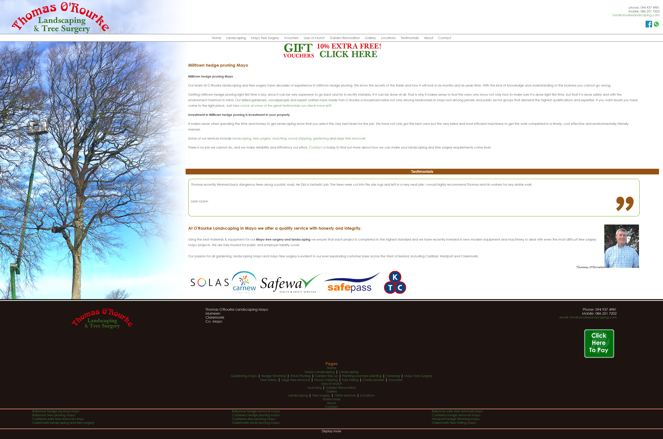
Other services (345, 395)
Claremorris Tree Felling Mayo (454, 422)
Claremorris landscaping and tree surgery (63, 422)
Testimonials (410, 38)
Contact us (317, 147)
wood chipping (299, 138)
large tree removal (350, 138)
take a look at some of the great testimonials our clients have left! (282, 105)
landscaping (241, 138)
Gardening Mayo (244, 376)
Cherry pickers (373, 380)
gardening (321, 138)
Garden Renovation (345, 38)
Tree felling (350, 380)
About (428, 38)
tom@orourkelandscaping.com (636, 15)
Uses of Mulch (314, 38)
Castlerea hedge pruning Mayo (256, 415)
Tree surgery (321, 395)
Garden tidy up (326, 376)
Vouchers (291, 38)
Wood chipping (326, 380)
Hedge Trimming (273, 376)
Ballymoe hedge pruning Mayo (55, 411)
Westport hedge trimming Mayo (456, 419)
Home (216, 38)
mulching (279, 138)
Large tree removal (295, 380)
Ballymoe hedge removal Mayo (256, 411)
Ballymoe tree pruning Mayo (53, 415)
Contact (444, 38)
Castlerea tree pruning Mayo (254, 419)
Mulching (314, 387)
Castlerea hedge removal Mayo (456, 415)
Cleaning (393, 376)
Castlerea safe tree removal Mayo (58, 419)
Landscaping (236, 38)
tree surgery (262, 138)
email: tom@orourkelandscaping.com (588, 317)
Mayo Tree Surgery (265, 38)
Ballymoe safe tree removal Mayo (457, 411)
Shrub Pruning (300, 376)
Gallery (370, 38)
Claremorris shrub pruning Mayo (256, 422)
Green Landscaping (320, 372)
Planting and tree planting (362, 376)
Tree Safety (268, 380)
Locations (388, 38)
